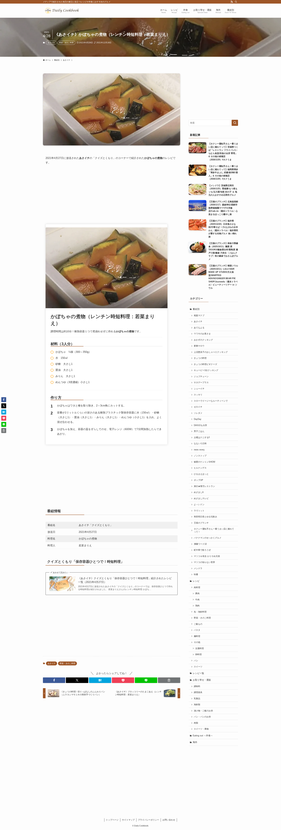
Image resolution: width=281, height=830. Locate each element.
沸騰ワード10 (200, 544)
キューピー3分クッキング (206, 370)
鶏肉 (197, 606)
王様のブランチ (201, 523)
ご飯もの (198, 624)
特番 (196, 574)
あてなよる (199, 328)
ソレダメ (198, 413)
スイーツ (198, 667)
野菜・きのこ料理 (66, 43)
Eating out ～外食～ (203, 735)
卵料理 (198, 654)
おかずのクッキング (203, 340)
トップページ (112, 820)
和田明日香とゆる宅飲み (205, 517)
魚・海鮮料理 (200, 612)
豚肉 (197, 593)
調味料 (197, 686)
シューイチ (199, 389)
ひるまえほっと (201, 474)
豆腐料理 (199, 648)
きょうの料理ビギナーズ (205, 364)
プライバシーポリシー (148, 820)
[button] (54, 680)
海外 (195, 742)
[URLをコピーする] (169, 680)
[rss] (232, 2)
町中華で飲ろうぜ (202, 550)
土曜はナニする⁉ (202, 437)
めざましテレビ (201, 498)
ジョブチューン (201, 376)
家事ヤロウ (199, 346)
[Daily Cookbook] (63, 10)
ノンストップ (200, 456)
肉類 (196, 723)
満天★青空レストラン (204, 486)
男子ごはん (199, 431)
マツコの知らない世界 (204, 562)
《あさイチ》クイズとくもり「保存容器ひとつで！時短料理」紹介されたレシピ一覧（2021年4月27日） (125, 580)
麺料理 (197, 636)
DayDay (197, 419)
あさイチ (51, 43)
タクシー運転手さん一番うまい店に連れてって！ (214, 530)
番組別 (196, 309)
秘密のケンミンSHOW (204, 462)
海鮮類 (197, 704)
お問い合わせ (168, 820)
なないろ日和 (200, 443)
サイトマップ (128, 820)
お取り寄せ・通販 (202, 680)
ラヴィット (199, 511)
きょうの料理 (200, 358)
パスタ (197, 630)
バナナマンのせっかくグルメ (207, 538)
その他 (197, 642)
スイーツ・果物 (201, 729)
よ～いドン (199, 504)
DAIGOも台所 (200, 425)
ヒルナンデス (200, 468)
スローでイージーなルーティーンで (211, 401)
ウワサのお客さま (202, 334)
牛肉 (197, 600)
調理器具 (198, 692)
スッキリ (198, 395)
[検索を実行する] (235, 123)
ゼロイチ (198, 407)
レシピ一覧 (198, 673)
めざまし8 (198, 492)
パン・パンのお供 (202, 717)
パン (196, 661)
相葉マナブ (199, 315)
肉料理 (197, 587)
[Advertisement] (112, 193)
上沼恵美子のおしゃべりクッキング (211, 352)
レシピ (196, 581)
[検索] (236, 2)
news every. (199, 450)
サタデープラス (201, 382)
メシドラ (198, 568)
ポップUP (198, 480)
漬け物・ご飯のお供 (203, 711)
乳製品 (197, 698)
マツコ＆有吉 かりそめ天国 (207, 556)
